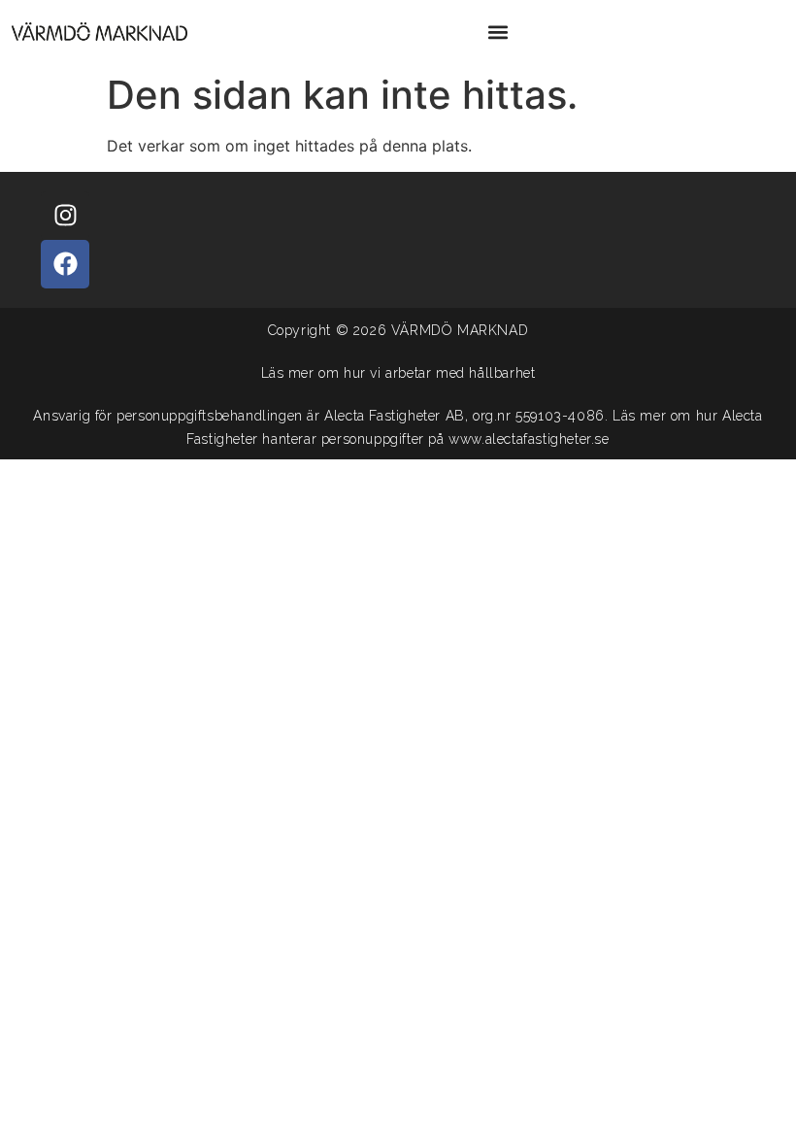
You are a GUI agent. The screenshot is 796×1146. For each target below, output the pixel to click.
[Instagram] (65, 215)
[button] (497, 33)
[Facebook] (65, 264)
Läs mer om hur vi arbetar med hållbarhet (398, 373)
